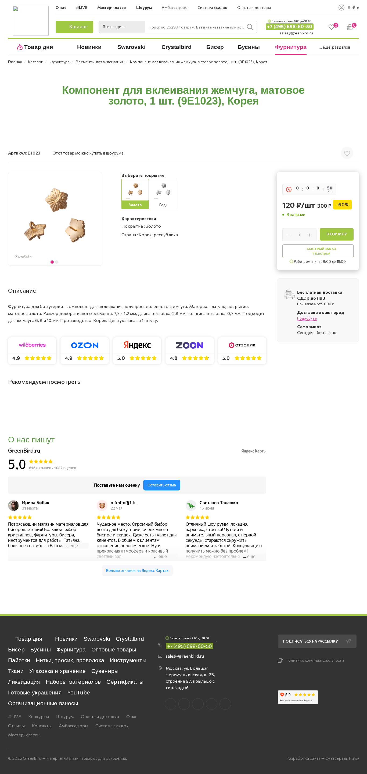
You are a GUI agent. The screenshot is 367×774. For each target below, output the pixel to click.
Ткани (16, 671)
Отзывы (16, 725)
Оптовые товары (113, 649)
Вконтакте (170, 704)
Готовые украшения (35, 692)
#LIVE (14, 716)
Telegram (198, 704)
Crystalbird (130, 639)
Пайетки (19, 660)
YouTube (78, 692)
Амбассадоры (73, 725)
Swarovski (97, 639)
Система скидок (112, 725)
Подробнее (307, 318)
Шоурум (65, 716)
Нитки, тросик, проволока (70, 660)
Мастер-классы (24, 734)
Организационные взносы (43, 703)
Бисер (16, 649)
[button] (96, 218)
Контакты (42, 725)
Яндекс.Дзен (225, 704)
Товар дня (28, 639)
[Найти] (249, 27)
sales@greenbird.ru (296, 33)
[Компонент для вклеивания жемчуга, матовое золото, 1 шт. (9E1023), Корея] (55, 219)
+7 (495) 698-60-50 (289, 26)
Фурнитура (71, 649)
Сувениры (104, 671)
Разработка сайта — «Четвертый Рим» (323, 758)
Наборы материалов (73, 682)
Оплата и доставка (100, 716)
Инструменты (128, 660)
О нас (132, 716)
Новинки (66, 639)
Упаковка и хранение (57, 671)
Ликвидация (24, 682)
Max (184, 704)
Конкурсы (38, 716)
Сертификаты (124, 682)
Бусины (40, 649)
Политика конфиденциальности (315, 660)
